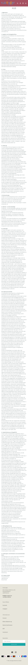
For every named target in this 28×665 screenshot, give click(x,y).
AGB (3, 628)
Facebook (5, 605)
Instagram (5, 608)
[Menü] (25, 3)
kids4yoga (12, 660)
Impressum (5, 632)
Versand (4, 618)
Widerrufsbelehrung (7, 621)
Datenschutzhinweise (7, 625)
